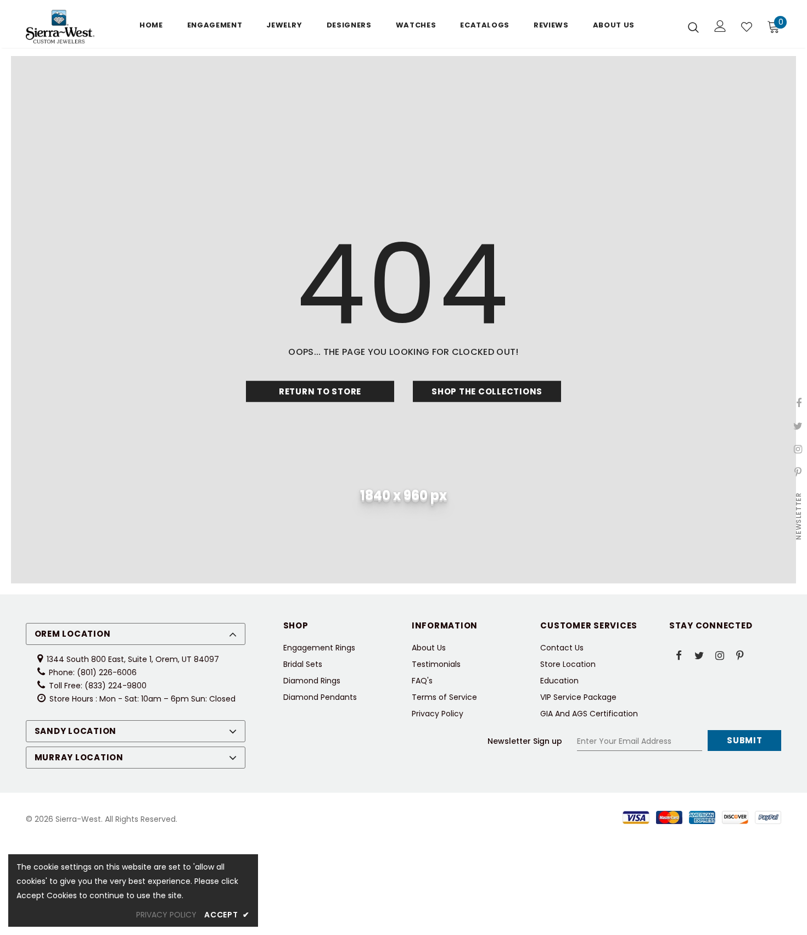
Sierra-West (78, 819)
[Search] (693, 26)
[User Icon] (720, 26)
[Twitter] (699, 655)
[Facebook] (679, 655)
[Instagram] (720, 655)
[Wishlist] (746, 26)
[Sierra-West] (60, 26)
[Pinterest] (740, 655)
